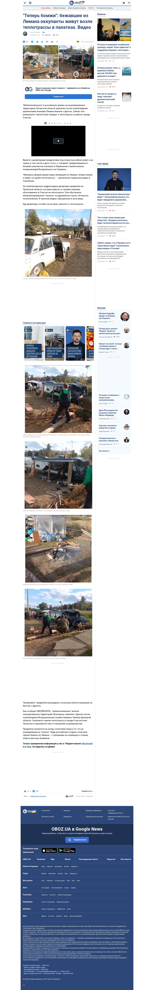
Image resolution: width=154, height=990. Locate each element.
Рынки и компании (48, 902)
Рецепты (44, 895)
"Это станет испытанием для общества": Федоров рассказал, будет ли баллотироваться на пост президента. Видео (113, 220)
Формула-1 (73, 873)
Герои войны (46, 8)
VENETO (91, 8)
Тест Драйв (45, 888)
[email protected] (49, 973)
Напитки (53, 895)
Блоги (95, 859)
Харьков (50, 866)
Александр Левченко (105, 444)
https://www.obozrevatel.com (97, 926)
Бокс (66, 873)
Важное (101, 14)
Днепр (66, 866)
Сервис (73, 888)
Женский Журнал (76, 916)
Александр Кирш (104, 419)
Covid (68, 909)
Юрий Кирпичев (104, 431)
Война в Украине (59, 8)
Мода (66, 916)
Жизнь (68, 859)
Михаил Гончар (104, 352)
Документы (68, 816)
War (43, 32)
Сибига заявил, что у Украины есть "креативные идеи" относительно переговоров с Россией (113, 246)
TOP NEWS (102, 164)
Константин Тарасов (105, 337)
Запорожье (58, 866)
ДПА (68, 880)
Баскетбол (52, 873)
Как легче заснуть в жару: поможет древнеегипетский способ (106, 98)
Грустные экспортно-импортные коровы (108, 426)
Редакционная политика (38, 796)
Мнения (101, 308)
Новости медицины (48, 909)
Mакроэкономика (63, 902)
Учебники (49, 880)
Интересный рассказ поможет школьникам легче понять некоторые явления (108, 82)
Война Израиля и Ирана (77, 8)
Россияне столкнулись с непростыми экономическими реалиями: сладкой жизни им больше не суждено (110, 397)
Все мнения (103, 451)
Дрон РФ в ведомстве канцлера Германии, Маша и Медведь (108, 412)
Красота (59, 916)
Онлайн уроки (60, 880)
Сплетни (51, 916)
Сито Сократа (103, 403)
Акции (66, 888)
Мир (52, 859)
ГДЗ (42, 880)
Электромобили (56, 888)
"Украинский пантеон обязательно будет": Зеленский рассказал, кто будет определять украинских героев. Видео (113, 197)
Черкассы (74, 866)
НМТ (78, 880)
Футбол (43, 873)
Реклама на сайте (47, 816)
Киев (43, 866)
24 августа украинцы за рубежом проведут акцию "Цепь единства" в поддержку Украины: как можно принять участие (114, 47)
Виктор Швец (103, 322)
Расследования (85, 859)
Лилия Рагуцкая (35, 32)
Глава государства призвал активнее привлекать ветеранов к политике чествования (111, 205)
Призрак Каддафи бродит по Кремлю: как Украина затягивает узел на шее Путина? (107, 316)
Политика (41, 859)
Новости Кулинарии (64, 895)
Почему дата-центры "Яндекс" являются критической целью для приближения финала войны (109, 331)
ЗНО (73, 880)
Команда (67, 810)
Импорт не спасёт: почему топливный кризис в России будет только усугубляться (110, 346)
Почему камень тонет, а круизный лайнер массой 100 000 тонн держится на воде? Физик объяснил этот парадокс (108, 72)
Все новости (126, 859)
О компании (45, 810)
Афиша (43, 916)
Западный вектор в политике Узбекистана (108, 439)
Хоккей (60, 873)
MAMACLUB (61, 909)
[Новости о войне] (69, 797)
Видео (53, 163)
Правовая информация (93, 810)
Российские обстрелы (105, 8)
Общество (111, 859)
